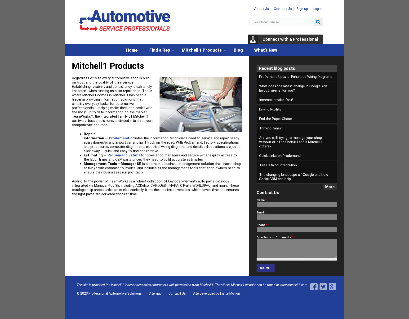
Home (132, 50)
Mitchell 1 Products (199, 51)
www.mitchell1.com (293, 285)
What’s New (265, 50)
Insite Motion (230, 293)
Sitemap (155, 293)
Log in (317, 9)
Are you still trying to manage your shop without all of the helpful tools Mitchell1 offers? (290, 142)
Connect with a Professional (290, 39)
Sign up (302, 9)
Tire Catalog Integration (278, 165)
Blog (238, 50)
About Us (261, 9)
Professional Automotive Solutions (115, 293)
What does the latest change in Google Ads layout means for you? (293, 88)
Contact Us (283, 9)
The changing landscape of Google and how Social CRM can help (293, 177)
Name (262, 200)
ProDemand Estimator (126, 155)
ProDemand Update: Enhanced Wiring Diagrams (295, 77)
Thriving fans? (270, 128)
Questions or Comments (275, 237)
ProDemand (119, 138)
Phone (262, 225)
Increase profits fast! (276, 100)
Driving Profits (270, 109)
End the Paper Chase (275, 119)
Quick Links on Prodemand (280, 156)
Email (261, 212)
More (330, 187)
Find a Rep (156, 51)
